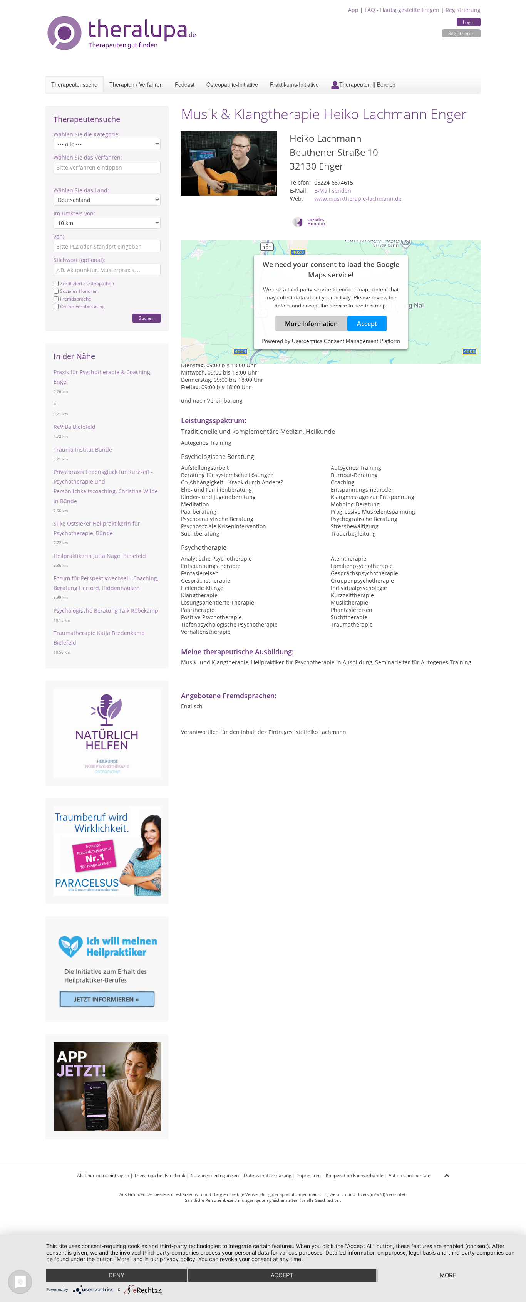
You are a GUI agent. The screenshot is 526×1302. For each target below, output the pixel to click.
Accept (367, 323)
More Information (311, 323)
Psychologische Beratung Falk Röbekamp (106, 610)
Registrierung (463, 9)
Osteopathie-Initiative (232, 84)
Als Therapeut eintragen (103, 1175)
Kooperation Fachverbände (355, 1175)
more (448, 1275)
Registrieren (461, 33)
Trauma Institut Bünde (83, 449)
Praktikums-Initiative (294, 84)
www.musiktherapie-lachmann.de (358, 198)
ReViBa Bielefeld (74, 426)
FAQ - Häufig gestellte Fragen (402, 9)
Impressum (309, 1175)
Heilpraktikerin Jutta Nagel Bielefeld (100, 555)
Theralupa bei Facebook (159, 1175)
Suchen (146, 318)
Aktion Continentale (410, 1175)
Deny (116, 1275)
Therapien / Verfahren (136, 84)
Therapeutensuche (74, 84)
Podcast (184, 84)
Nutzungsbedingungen (214, 1175)
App (353, 9)
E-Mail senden (332, 190)
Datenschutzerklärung (267, 1175)
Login (468, 22)
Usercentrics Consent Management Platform (346, 341)
